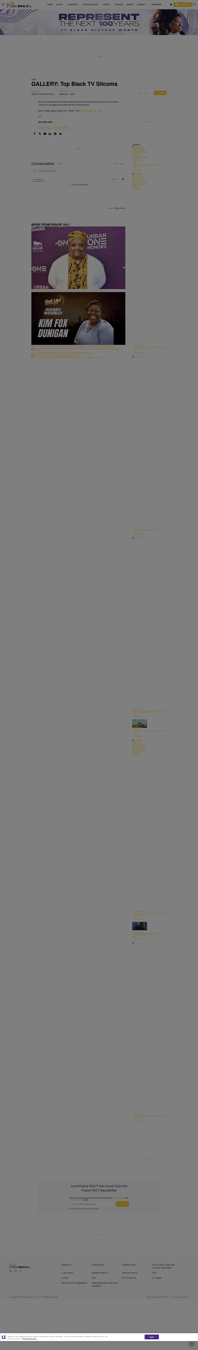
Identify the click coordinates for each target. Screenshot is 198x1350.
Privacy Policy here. (29, 1339)
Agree (152, 1337)
